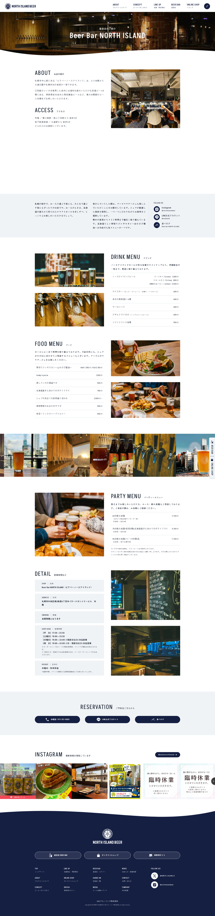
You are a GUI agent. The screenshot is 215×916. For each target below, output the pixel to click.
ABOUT (120, 6)
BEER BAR (175, 6)
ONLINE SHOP (193, 6)
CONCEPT (140, 6)
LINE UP (159, 6)
